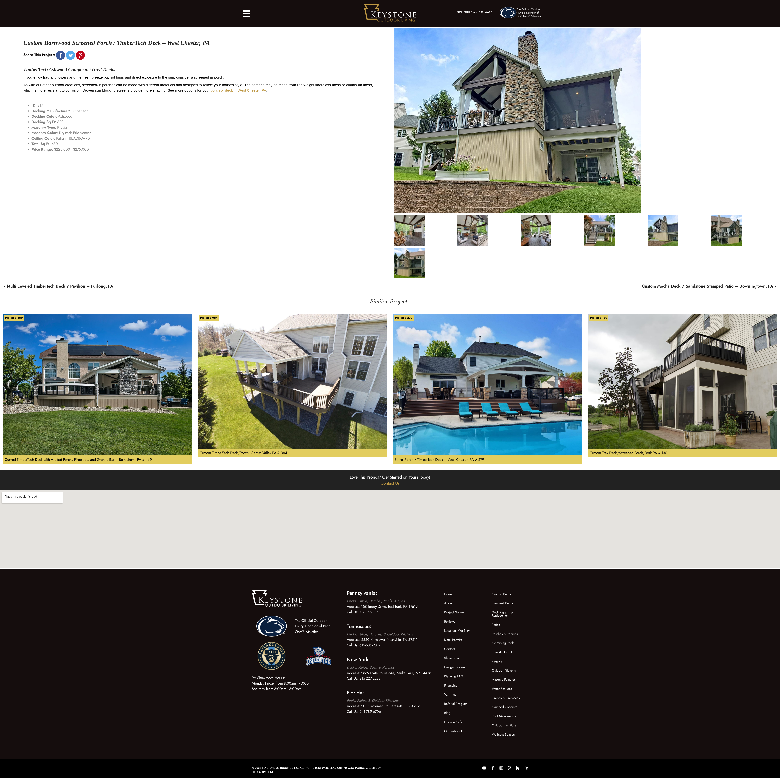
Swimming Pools (503, 643)
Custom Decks (501, 594)
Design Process (454, 667)
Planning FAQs (454, 676)
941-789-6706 (370, 711)
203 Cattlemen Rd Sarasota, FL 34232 (390, 706)
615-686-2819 (369, 645)
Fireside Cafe (453, 722)
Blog (447, 713)
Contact (449, 649)
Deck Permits (453, 639)
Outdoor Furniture (504, 725)
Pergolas (498, 661)
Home (448, 594)
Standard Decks (502, 603)
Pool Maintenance (504, 716)
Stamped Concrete (504, 707)
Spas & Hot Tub (502, 652)
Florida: (355, 692)
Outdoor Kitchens (504, 670)
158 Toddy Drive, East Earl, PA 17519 (389, 606)
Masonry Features (503, 679)
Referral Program (455, 703)
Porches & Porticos (505, 634)
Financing (450, 685)
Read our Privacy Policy (347, 768)
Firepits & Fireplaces (506, 698)
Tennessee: (359, 626)
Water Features (502, 688)
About (448, 603)
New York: (358, 659)
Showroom (451, 658)
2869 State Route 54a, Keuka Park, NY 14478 (396, 673)
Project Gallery (454, 612)
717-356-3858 (369, 612)
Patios (496, 624)
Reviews (449, 621)
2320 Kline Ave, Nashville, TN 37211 (389, 639)
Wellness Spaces (503, 734)
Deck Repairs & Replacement (502, 614)
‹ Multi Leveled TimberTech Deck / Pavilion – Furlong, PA (58, 286)
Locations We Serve (457, 630)
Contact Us (390, 483)
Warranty (450, 694)
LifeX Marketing (263, 772)
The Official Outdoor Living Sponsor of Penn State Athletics (312, 626)
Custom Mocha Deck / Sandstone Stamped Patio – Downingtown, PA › (709, 286)
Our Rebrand (453, 731)
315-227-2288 (370, 678)
